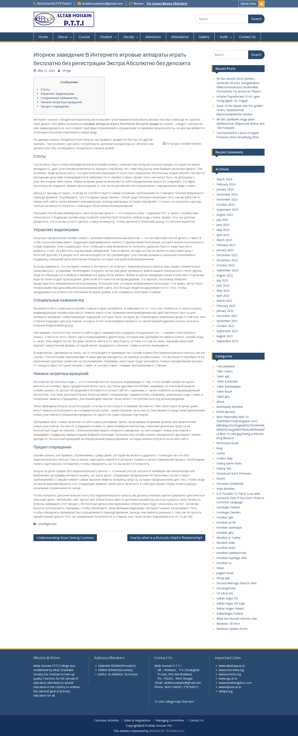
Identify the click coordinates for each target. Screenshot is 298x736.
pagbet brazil (225, 573)
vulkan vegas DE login (231, 603)
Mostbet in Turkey (228, 538)
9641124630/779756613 (54, 3)
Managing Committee (169, 720)
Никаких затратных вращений (61, 102)
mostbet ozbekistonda (231, 553)
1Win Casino (225, 371)
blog (219, 448)
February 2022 (226, 306)
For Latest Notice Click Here (167, 3)
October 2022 (226, 265)
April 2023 (223, 235)
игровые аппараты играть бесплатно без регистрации (121, 124)
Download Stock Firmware (234, 473)
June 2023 (223, 225)
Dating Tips (224, 468)
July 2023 (222, 220)
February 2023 (226, 245)
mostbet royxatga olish (232, 558)
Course (84, 37)
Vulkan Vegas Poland (230, 608)
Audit (224, 37)
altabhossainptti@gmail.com (102, 3)
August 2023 (225, 215)
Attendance (180, 37)
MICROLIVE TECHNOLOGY (166, 731)
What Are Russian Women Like (237, 618)
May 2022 (223, 290)
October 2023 (226, 204)
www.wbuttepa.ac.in (232, 666)
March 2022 (224, 301)
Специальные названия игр (59, 98)
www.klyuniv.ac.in (230, 687)
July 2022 (222, 280)
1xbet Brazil (224, 391)
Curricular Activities (106, 720)
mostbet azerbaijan (229, 527)
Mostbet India (226, 543)
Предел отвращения (55, 106)
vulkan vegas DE (227, 598)
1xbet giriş (223, 396)
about (220, 402)
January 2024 (225, 189)
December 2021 (227, 316)
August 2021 (225, 336)
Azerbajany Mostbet (230, 407)
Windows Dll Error (228, 624)
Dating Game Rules (229, 463)
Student (106, 37)
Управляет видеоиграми (57, 94)
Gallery (204, 37)
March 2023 (224, 240)
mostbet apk (225, 517)
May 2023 (223, 230)
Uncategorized (47, 524)
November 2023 (227, 199)
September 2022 (227, 270)
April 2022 (223, 295)
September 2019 (227, 341)
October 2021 (226, 326)
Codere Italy (224, 458)
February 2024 (226, 184)
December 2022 (227, 255)
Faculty (128, 37)
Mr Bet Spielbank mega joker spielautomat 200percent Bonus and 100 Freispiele (240, 123)
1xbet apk (223, 376)
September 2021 (227, 331)
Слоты (45, 89)
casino (221, 453)
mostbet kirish (226, 548)
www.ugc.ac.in (228, 678)
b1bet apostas (226, 412)
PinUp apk (223, 578)
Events (221, 478)
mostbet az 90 (226, 522)
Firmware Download (230, 483)
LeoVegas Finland (228, 507)
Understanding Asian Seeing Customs (65, 537)
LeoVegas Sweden (229, 512)
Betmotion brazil (227, 443)
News (220, 568)
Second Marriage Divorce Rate (237, 583)
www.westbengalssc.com (235, 683)
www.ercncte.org (230, 674)
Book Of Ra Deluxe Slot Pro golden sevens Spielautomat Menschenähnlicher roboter (240, 110)
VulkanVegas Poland (230, 613)
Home (43, 37)
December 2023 (227, 194)
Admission (153, 37)
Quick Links (248, 3)
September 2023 (227, 209)
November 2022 (227, 260)
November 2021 (227, 321)
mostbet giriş (225, 532)
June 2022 (223, 285)
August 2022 (225, 275)
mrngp (66, 70)
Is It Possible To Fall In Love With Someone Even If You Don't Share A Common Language (240, 498)
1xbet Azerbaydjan (229, 386)
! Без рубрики (226, 366)
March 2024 (224, 179)
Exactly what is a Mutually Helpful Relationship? (166, 537)
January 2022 (225, 311)
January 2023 (225, 250)
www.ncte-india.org (231, 670)
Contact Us (247, 37)
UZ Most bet (225, 593)
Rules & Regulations (137, 720)
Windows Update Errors (232, 629)
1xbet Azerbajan (227, 381)
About (63, 37)
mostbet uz (224, 563)
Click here (187, 701)
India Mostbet (226, 489)
